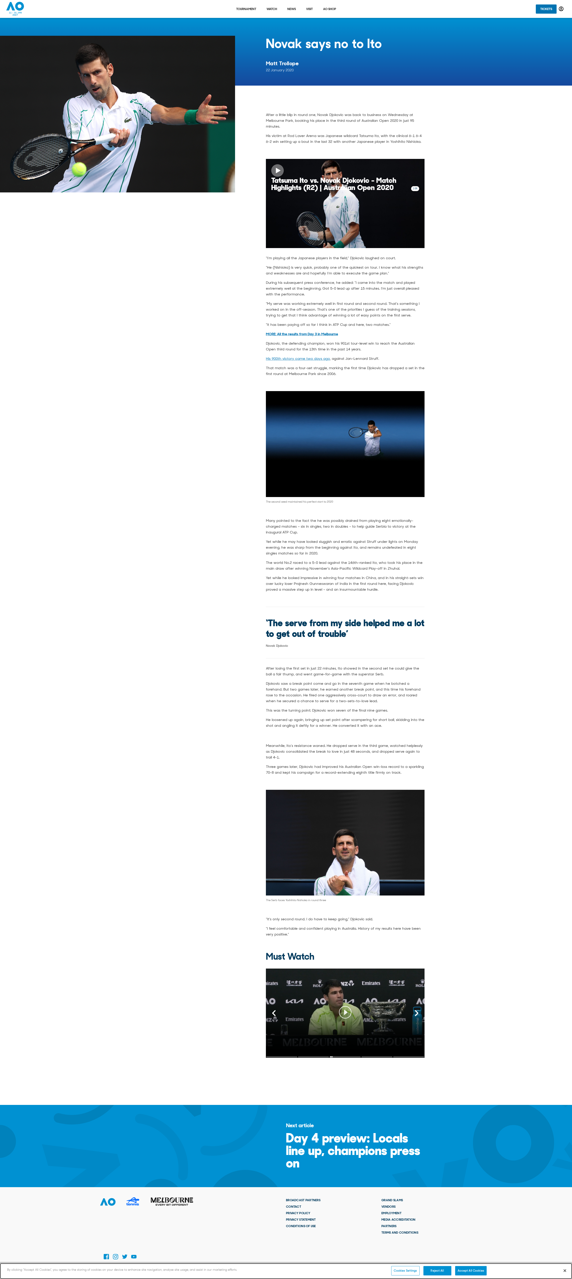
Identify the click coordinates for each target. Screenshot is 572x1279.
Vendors (388, 1207)
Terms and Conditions (399, 1233)
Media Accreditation (398, 1220)
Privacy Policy (298, 1213)
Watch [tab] (272, 9)
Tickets (546, 9)
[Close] (565, 1270)
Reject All (437, 1271)
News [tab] (291, 9)
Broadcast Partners (303, 1200)
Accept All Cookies (471, 1271)
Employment (391, 1213)
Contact (293, 1207)
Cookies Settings (405, 1271)
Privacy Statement (301, 1220)
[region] (286, 1271)
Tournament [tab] (246, 9)
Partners (388, 1226)
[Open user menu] (561, 9)
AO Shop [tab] (329, 9)
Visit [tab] (309, 9)
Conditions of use (301, 1226)
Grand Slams (392, 1200)
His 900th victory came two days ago (298, 358)
